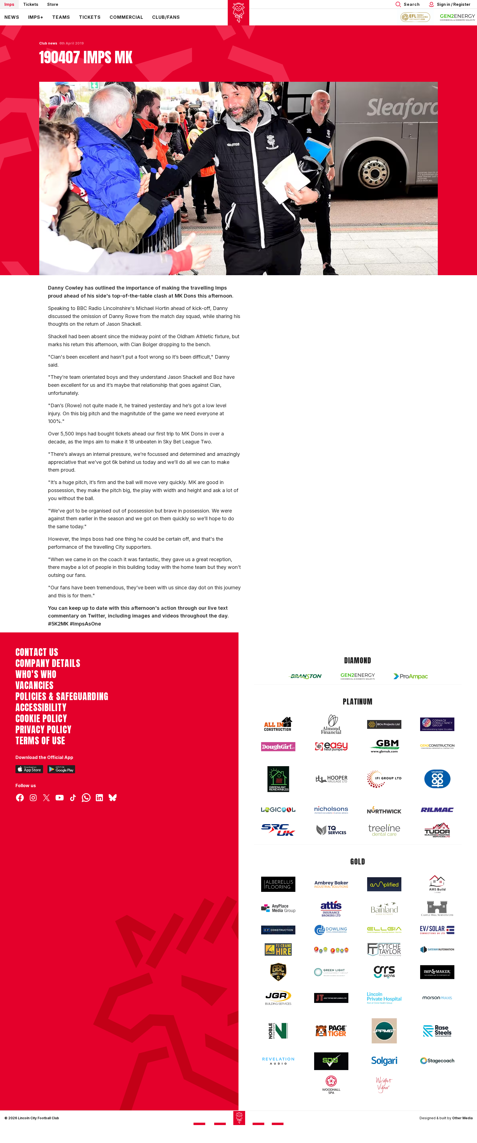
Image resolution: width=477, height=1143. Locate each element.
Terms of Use (40, 740)
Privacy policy (43, 729)
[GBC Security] (278, 972)
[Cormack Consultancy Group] (437, 724)
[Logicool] (278, 809)
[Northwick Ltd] (384, 809)
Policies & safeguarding (61, 696)
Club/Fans (166, 17)
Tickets (30, 4)
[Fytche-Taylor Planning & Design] (384, 950)
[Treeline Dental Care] (384, 830)
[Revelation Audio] (278, 1061)
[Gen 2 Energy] (358, 676)
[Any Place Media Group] (278, 908)
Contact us (36, 652)
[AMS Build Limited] (437, 884)
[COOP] (437, 779)
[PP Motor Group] (384, 1031)
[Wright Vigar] (384, 1084)
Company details (47, 663)
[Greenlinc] (278, 779)
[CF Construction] (278, 930)
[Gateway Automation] (437, 949)
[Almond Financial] (331, 724)
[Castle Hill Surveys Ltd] (437, 908)
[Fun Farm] (331, 950)
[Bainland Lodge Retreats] (384, 908)
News (11, 17)
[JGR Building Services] (278, 998)
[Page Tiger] (331, 1031)
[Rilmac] (437, 809)
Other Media (462, 1118)
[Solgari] (384, 1061)
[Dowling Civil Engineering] (331, 930)
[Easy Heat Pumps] (331, 747)
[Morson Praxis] (437, 998)
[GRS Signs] (384, 972)
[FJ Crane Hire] (278, 949)
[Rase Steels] (437, 1031)
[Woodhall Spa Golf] (331, 1084)
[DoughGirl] (278, 746)
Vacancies (34, 685)
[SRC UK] (278, 830)
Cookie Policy (41, 718)
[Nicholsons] (331, 810)
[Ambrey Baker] (331, 884)
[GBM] (384, 746)
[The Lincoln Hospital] (384, 998)
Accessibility (41, 707)
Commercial (126, 17)
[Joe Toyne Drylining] (331, 998)
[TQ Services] (331, 830)
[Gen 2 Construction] (437, 746)
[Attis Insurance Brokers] (331, 908)
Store (52, 4)
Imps (9, 4)
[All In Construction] (278, 724)
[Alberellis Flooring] (278, 884)
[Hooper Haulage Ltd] (331, 779)
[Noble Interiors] (278, 1030)
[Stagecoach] (437, 1061)
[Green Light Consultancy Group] (331, 972)
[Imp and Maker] (437, 972)
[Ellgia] (384, 930)
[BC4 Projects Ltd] (384, 724)
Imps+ (35, 17)
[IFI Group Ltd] (384, 779)
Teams (61, 17)
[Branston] (305, 676)
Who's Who (36, 674)
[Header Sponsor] (457, 17)
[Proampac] (411, 676)
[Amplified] (384, 884)
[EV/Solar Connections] (437, 930)
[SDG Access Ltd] (331, 1061)
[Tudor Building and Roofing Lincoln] (437, 830)
